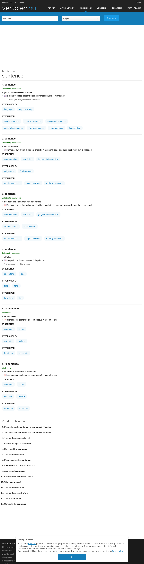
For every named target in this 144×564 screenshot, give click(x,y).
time (22, 273)
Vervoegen (101, 7)
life (20, 297)
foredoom (8, 353)
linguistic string (25, 109)
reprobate (23, 353)
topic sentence (56, 128)
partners (32, 543)
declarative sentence (13, 128)
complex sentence (33, 121)
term (16, 285)
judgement (9, 171)
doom (21, 329)
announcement (11, 226)
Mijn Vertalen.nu (134, 7)
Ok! (72, 557)
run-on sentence (36, 128)
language (8, 109)
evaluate (8, 341)
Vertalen (51, 7)
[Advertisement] (72, 46)
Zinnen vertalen (67, 7)
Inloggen (139, 2)
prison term (9, 273)
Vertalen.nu (7, 2)
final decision (26, 171)
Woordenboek (85, 7)
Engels (66, 18)
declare (21, 341)
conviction (27, 159)
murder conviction (12, 183)
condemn (8, 329)
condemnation (10, 159)
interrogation (74, 128)
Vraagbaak (19, 2)
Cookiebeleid (117, 551)
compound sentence (57, 121)
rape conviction (33, 183)
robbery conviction (54, 183)
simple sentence (11, 121)
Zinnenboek (117, 7)
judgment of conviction (48, 159)
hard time (8, 297)
